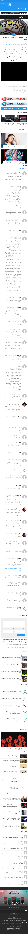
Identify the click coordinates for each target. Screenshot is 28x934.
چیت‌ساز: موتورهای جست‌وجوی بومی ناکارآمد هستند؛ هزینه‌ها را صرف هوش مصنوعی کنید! (12, 109)
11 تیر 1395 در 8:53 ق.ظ (12, 607)
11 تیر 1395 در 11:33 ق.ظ (12, 469)
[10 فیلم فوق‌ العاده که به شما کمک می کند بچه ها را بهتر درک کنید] (14, 156)
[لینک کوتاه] (6, 44)
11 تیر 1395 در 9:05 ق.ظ (13, 582)
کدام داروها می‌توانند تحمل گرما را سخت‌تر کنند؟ (15, 146)
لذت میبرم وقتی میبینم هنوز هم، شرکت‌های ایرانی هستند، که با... (12, 843)
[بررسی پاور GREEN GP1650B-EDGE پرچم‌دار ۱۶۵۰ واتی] (24, 665)
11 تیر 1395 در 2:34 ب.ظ (10, 355)
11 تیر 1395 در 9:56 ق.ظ (11, 521)
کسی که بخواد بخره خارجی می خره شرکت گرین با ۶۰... (12, 853)
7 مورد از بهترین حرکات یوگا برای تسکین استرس (11, 766)
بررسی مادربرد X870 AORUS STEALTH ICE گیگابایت (12, 705)
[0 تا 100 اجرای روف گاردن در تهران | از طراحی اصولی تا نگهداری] (23, 761)
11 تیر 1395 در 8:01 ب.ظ (13, 237)
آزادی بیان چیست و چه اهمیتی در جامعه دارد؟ (11, 771)
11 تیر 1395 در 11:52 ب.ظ (13, 219)
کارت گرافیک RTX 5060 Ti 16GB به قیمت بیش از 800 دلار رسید (11, 672)
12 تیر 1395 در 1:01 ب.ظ (13, 172)
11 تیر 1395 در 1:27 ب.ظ (13, 403)
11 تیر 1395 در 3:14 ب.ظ (13, 330)
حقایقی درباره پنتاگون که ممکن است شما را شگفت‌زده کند (11, 755)
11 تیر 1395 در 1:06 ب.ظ (12, 442)
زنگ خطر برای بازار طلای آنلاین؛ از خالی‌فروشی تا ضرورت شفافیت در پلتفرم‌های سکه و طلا (11, 825)
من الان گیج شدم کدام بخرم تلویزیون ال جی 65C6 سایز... (13, 838)
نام (24, 629)
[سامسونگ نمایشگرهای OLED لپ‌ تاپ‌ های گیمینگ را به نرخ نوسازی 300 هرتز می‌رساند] (24, 819)
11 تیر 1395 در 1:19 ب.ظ (12, 416)
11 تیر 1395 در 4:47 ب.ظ (12, 307)
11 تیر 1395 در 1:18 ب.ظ (14, 427)
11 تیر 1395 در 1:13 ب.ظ (12, 436)
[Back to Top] (14, 914)
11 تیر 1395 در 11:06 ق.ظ (11, 495)
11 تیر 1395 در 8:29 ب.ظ (12, 230)
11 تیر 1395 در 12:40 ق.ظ (11, 452)
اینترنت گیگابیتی (14, 86)
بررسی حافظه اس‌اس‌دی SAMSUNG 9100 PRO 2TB (11, 699)
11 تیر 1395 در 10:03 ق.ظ (10, 508)
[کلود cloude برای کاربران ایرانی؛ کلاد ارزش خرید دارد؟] (24, 679)
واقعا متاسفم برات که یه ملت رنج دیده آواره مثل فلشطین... (14, 858)
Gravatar (14, 647)
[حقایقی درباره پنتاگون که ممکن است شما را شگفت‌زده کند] (23, 756)
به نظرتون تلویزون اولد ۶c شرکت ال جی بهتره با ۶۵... (13, 848)
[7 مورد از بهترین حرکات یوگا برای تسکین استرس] (23, 766)
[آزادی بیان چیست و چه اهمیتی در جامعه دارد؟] (23, 771)
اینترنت (20, 86)
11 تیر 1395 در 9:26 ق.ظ (12, 558)
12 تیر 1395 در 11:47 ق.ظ (13, 211)
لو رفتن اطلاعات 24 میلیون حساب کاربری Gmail (22, 124)
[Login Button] (18, 8)
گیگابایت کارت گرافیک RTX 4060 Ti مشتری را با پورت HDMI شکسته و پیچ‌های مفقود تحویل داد (11, 805)
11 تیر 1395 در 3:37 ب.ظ (12, 320)
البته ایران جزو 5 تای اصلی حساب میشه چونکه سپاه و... (12, 868)
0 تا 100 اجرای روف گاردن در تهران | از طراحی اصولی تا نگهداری (11, 761)
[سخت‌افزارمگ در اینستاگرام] (14, 929)
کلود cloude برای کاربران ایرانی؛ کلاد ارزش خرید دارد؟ (11, 678)
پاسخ (20, 182)
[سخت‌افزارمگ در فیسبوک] (12, 929)
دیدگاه (22, 168)
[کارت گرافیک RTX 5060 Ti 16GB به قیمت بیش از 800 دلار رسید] (24, 672)
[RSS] (20, 929)
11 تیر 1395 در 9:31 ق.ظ (13, 550)
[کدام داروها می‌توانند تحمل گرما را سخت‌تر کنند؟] (14, 140)
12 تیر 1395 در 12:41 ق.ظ (13, 186)
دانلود (9, 86)
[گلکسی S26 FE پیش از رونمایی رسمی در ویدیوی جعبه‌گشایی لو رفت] (24, 812)
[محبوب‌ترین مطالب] (7, 793)
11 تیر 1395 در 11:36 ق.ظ (13, 459)
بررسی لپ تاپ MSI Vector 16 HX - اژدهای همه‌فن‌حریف (12, 719)
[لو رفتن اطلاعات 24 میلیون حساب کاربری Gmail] (20, 118)
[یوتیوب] (14, 99)
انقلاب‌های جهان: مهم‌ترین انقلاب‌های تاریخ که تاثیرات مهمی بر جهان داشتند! (14, 749)
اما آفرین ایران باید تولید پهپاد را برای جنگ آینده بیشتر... (12, 873)
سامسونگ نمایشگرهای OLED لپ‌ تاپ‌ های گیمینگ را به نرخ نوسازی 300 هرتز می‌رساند (11, 819)
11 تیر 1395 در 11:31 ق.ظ (13, 476)
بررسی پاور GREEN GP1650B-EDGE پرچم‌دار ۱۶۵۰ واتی (12, 665)
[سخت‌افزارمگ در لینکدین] (8, 929)
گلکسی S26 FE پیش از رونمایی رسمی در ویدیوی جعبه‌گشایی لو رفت (11, 812)
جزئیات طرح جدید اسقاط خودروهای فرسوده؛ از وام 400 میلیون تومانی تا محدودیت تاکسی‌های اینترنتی (11, 659)
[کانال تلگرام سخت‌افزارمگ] (16, 929)
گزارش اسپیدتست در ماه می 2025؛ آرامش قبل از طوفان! (8, 124)
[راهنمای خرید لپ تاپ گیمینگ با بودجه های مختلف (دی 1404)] (14, 898)
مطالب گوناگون (23, 17)
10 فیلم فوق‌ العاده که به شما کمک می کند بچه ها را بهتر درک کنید (14, 162)
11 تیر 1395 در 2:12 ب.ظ (14, 394)
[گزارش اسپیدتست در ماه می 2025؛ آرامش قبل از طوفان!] (7, 118)
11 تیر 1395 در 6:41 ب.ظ (14, 297)
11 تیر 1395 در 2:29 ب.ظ (12, 365)
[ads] (14, 13)
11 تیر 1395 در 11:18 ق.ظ (15, 487)
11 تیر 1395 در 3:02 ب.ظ (13, 341)
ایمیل (12, 629)
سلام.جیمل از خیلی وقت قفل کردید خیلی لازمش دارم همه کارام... (13, 878)
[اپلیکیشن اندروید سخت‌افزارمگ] (18, 929)
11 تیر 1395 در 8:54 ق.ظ (11, 592)
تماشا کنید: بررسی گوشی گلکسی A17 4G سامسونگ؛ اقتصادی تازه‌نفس (13, 712)
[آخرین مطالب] (20, 793)
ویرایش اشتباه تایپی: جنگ (18, 863)
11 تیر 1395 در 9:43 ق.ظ (10, 533)
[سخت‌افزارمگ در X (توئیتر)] (10, 929)
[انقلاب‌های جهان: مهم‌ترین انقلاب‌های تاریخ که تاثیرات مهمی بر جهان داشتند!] (14, 739)
